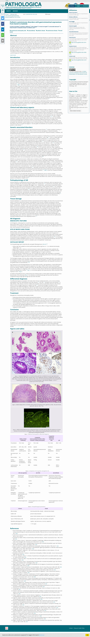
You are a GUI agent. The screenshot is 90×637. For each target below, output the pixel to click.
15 (48, 136)
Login (7, 0)
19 (23, 149)
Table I (18, 84)
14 (46, 129)
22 (32, 167)
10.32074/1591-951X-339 (31, 14)
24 (28, 177)
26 (28, 189)
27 (60, 193)
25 (44, 183)
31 (26, 269)
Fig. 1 (29, 270)
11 (44, 282)
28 (54, 236)
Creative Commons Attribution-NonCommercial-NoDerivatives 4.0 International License (78, 73)
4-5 (17, 83)
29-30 (29, 262)
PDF (2, 12)
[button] (2, 18)
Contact (71, 628)
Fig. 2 (20, 271)
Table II (45, 170)
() (13, 55)
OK (87, 635)
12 (38, 282)
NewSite (8, 11)
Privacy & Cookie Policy (79, 628)
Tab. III (44, 244)
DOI (17, 533)
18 (37, 146)
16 (47, 138)
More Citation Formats (75, 110)
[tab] (71, 6)
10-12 (51, 116)
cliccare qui (41, 635)
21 (16, 161)
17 (42, 141)
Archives (15, 11)
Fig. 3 (26, 275)
